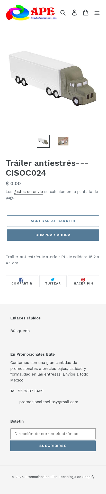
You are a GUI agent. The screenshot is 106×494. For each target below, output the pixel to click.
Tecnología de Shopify (76, 477)
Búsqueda (20, 330)
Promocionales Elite (41, 477)
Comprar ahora (53, 235)
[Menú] (97, 12)
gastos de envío (28, 191)
